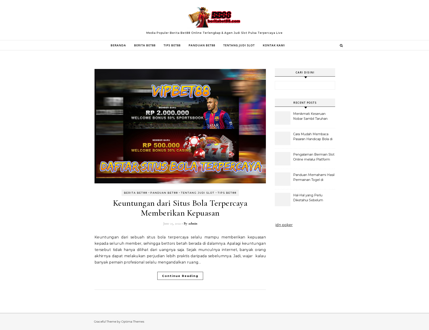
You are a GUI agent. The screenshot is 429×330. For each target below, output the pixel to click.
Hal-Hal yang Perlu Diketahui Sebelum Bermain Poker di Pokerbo (308, 198)
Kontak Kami (274, 45)
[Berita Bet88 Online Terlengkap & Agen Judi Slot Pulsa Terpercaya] (214, 18)
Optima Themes (132, 321)
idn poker (284, 225)
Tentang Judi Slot (239, 45)
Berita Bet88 (145, 45)
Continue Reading (180, 276)
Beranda (118, 45)
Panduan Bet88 (202, 45)
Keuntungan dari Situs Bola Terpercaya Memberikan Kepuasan (180, 208)
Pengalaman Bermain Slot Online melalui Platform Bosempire (313, 157)
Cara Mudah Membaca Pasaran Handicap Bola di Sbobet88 (312, 137)
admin (192, 223)
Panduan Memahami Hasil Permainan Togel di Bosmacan (313, 178)
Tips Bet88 (172, 45)
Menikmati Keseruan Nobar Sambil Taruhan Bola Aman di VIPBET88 (312, 117)
